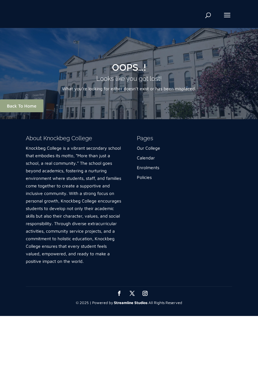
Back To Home (21, 105)
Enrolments (148, 167)
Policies (144, 177)
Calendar (146, 157)
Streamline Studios (131, 302)
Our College (148, 148)
